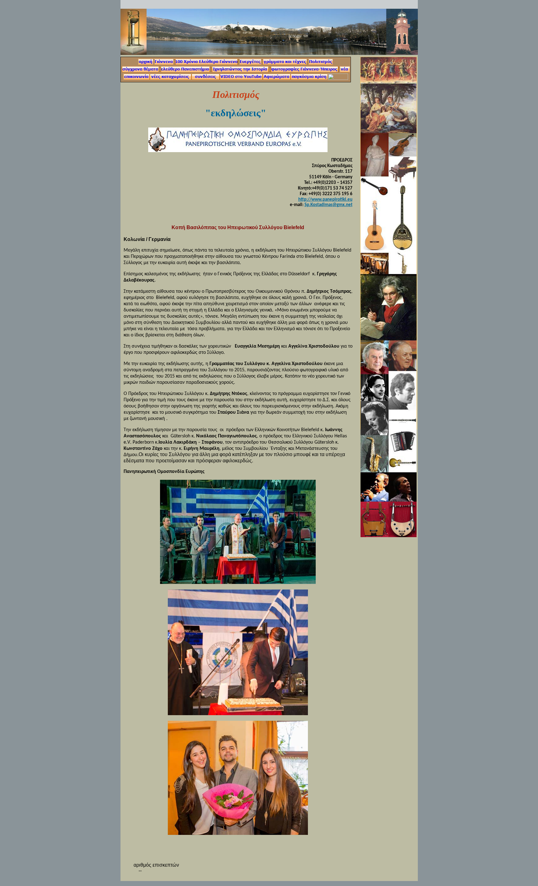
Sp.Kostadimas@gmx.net (328, 205)
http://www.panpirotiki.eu (325, 199)
